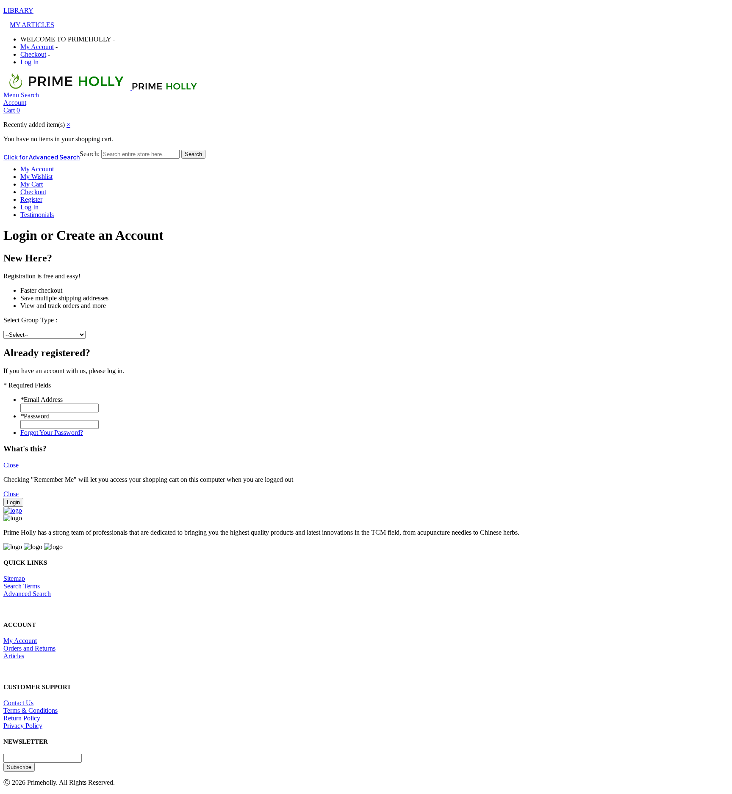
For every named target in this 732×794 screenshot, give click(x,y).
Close (11, 465)
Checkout (33, 54)
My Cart (31, 184)
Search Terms (21, 586)
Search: (90, 153)
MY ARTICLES (32, 24)
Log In (29, 62)
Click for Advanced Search (41, 157)
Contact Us (18, 702)
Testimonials (37, 214)
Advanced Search (27, 593)
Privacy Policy (22, 725)
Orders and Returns (29, 648)
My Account (37, 46)
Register (31, 199)
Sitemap (14, 578)
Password (35, 416)
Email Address (41, 399)
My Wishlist (36, 176)
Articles (13, 655)
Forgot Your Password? (51, 432)
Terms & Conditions (30, 710)
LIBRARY (18, 10)
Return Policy (21, 718)
